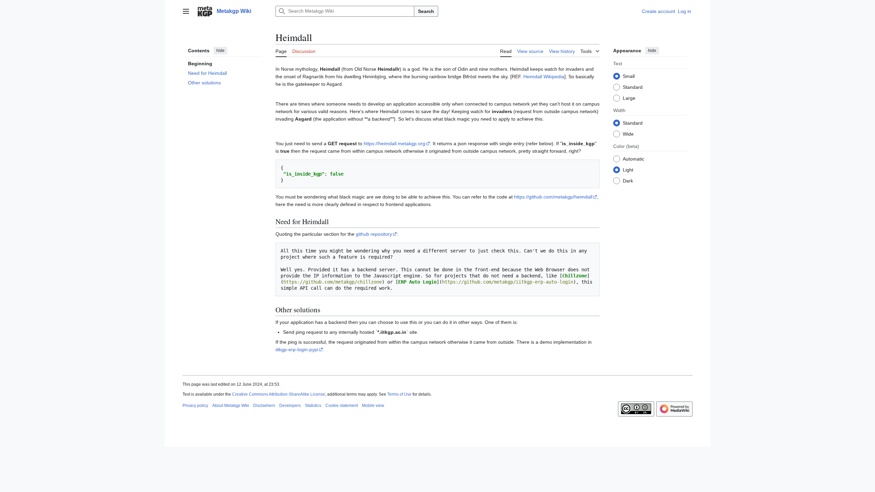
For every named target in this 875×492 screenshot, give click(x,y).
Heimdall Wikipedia (543, 76)
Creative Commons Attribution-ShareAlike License (278, 394)
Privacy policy (195, 405)
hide (220, 50)
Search (426, 11)
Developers (290, 405)
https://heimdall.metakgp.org (394, 143)
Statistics (313, 405)
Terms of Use (399, 394)
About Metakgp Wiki (230, 405)
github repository (374, 234)
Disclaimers (264, 405)
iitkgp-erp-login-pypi (296, 349)
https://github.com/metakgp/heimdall (553, 197)
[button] (185, 11)
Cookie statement (341, 405)
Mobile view (373, 405)
